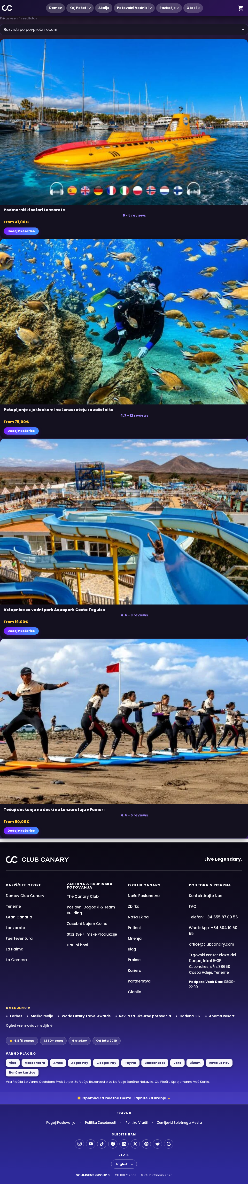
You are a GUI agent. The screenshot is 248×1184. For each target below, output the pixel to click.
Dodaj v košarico (21, 231)
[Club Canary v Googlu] (168, 1144)
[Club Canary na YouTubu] (90, 1144)
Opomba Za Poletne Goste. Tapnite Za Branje (124, 1098)
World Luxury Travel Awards (86, 1016)
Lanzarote (15, 927)
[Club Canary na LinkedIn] (124, 1144)
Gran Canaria (19, 917)
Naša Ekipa (138, 917)
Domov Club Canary (25, 895)
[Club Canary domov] (37, 859)
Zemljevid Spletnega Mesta (179, 1122)
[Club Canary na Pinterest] (146, 1144)
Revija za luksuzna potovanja (145, 1016)
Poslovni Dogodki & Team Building (91, 910)
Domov (55, 8)
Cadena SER (190, 1016)
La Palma (14, 949)
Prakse (134, 959)
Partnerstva (139, 981)
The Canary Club (83, 896)
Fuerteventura (19, 938)
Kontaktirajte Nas (205, 895)
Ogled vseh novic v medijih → (29, 1025)
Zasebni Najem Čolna (87, 923)
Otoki (191, 8)
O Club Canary (144, 885)
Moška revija (42, 1016)
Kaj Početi (78, 8)
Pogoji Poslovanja (61, 1122)
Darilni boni (77, 945)
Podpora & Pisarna (210, 885)
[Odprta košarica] (240, 8)
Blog (132, 949)
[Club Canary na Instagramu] (79, 1144)
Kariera (134, 970)
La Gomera (16, 959)
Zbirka (134, 906)
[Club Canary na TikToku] (101, 1144)
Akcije (103, 8)
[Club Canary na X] (135, 1144)
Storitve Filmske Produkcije (92, 934)
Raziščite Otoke (23, 885)
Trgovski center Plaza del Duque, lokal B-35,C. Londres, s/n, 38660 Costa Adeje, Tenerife (212, 963)
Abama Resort (222, 1016)
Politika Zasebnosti (100, 1122)
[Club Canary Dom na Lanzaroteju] (7, 8)
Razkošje (167, 8)
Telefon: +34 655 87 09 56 (213, 917)
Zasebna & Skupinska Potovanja (90, 886)
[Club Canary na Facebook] (112, 1144)
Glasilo (134, 991)
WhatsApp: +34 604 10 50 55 (213, 930)
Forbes (16, 1016)
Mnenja (135, 938)
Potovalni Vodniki (132, 8)
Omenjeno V (18, 1008)
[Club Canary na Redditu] (157, 1144)
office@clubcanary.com (211, 944)
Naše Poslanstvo (144, 895)
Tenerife (13, 906)
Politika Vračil (136, 1122)
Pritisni (134, 927)
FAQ (192, 906)
